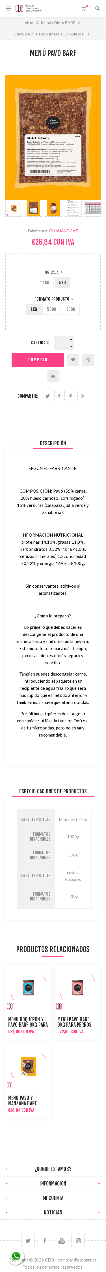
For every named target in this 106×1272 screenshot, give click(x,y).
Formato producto (52, 299)
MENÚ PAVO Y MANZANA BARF (22, 1100)
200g (70, 309)
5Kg (62, 282)
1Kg (34, 309)
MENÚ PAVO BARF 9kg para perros (74, 1022)
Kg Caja (52, 272)
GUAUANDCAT (63, 230)
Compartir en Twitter (48, 396)
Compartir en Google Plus (82, 396)
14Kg (44, 282)
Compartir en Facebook (59, 396)
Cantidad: (40, 342)
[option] (14, 208)
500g (51, 309)
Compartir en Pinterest (71, 396)
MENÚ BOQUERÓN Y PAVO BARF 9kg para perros (28, 1024)
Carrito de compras (87, 6)
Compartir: (28, 396)
